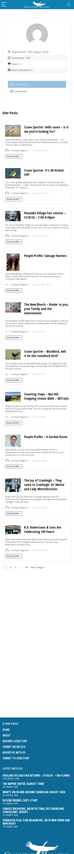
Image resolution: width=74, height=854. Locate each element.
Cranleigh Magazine (19, 150)
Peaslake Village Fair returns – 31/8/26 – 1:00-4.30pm (45, 215)
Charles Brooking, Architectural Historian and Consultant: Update (33, 810)
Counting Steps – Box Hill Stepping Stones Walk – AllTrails (46, 396)
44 (26, 567)
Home (6, 730)
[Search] (69, 4)
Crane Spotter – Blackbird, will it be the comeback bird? (45, 353)
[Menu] (4, 4)
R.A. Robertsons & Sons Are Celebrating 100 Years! (42, 529)
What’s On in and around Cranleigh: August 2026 (34, 792)
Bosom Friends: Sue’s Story (20, 800)
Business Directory (15, 741)
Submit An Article (14, 747)
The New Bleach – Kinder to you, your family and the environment (46, 308)
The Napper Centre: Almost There (23, 784)
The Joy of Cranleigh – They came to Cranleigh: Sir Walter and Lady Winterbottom (44, 484)
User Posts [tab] (20, 84)
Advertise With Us (14, 752)
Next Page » (37, 567)
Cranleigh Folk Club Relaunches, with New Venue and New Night (36, 821)
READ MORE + (14, 156)
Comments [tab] (20, 91)
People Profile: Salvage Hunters (45, 255)
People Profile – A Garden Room (45, 436)
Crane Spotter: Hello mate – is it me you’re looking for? (46, 129)
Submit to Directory (16, 758)
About (7, 735)
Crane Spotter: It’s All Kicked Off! (44, 172)
